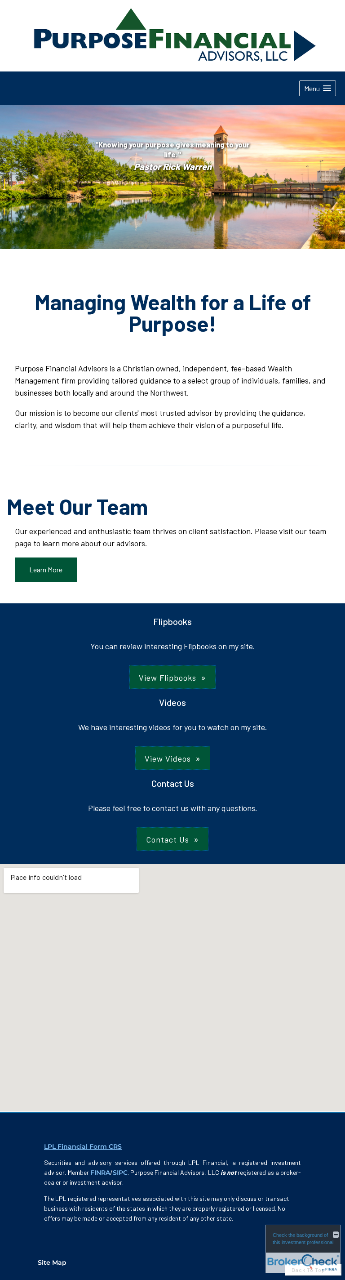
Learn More (45, 569)
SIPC (120, 1173)
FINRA (100, 1173)
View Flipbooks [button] (167, 677)
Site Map (52, 1262)
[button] (317, 88)
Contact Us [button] (167, 839)
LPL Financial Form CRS (83, 1146)
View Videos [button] (168, 758)
